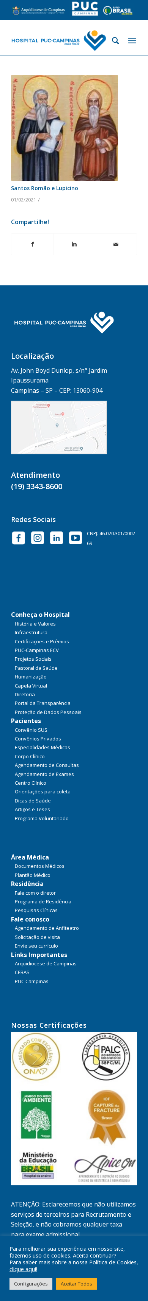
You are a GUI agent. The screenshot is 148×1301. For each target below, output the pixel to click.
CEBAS (22, 972)
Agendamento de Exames (44, 774)
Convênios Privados (38, 738)
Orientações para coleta (43, 791)
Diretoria (25, 694)
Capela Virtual (31, 685)
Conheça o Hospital (40, 614)
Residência (27, 884)
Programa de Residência (43, 901)
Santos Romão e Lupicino (44, 188)
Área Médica (30, 857)
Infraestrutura (31, 632)
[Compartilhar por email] (116, 244)
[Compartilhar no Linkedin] (74, 244)
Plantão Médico (32, 875)
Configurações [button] (31, 1283)
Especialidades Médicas (42, 747)
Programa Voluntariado (42, 818)
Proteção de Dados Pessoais (48, 712)
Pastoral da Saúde (36, 667)
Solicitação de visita (37, 937)
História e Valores (35, 623)
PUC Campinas (32, 981)
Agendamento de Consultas (47, 765)
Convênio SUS (31, 729)
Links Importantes (39, 955)
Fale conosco (30, 919)
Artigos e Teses (32, 809)
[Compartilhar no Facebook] (32, 244)
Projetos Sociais (33, 658)
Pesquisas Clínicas (36, 910)
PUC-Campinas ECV (37, 650)
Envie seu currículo (36, 945)
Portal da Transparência (43, 703)
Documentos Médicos (40, 866)
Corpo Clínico (30, 756)
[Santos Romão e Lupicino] (64, 128)
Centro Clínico (30, 782)
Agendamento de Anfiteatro (47, 928)
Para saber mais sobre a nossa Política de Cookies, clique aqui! (73, 1265)
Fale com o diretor (35, 892)
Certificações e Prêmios (42, 641)
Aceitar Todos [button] (76, 1283)
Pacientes (26, 721)
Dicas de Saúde (33, 800)
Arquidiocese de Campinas (46, 963)
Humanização (31, 676)
